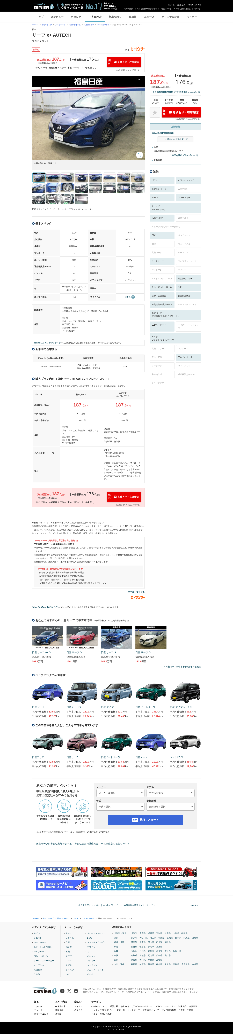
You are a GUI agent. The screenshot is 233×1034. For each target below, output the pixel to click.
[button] (88, 118)
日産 (68, 942)
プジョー (91, 960)
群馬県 (186, 938)
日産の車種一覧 (75, 25)
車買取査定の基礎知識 (86, 843)
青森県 (143, 933)
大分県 (168, 964)
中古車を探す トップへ (88, 905)
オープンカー (40, 965)
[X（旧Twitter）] (69, 991)
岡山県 (151, 955)
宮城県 (159, 933)
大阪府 (134, 951)
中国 (116, 955)
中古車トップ (47, 25)
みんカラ (78, 1010)
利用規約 (182, 1006)
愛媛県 (151, 960)
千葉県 (161, 938)
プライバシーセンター (165, 1006)
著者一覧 (121, 1010)
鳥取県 (134, 955)
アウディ (91, 947)
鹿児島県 (185, 964)
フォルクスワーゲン (96, 942)
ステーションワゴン (43, 947)
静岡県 (151, 946)
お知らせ (125, 1006)
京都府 (151, 951)
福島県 (184, 933)
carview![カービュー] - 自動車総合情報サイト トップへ (129, 905)
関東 (116, 938)
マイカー (192, 16)
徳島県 (134, 960)
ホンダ (69, 947)
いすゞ (69, 974)
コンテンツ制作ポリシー (102, 1010)
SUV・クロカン (41, 956)
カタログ (76, 16)
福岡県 (134, 964)
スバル (69, 960)
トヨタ (69, 933)
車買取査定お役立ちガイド (115, 843)
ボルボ (90, 974)
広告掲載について (151, 1010)
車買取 (133, 16)
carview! (35, 25)
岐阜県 (143, 946)
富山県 (151, 942)
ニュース (149, 16)
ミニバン (38, 938)
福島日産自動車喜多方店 (163, 133)
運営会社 (114, 1006)
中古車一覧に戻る (136, 592)
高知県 (159, 960)
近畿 (116, 951)
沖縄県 (195, 964)
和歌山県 (177, 951)
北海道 (134, 933)
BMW (89, 938)
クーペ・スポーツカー (44, 960)
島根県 (143, 955)
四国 (116, 960)
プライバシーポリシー (142, 1006)
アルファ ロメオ (95, 970)
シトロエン (92, 965)
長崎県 (151, 964)
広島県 (159, 955)
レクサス (70, 938)
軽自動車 (38, 970)
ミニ (89, 951)
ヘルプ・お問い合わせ (101, 1014)
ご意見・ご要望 (186, 1010)
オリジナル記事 (171, 16)
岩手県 (151, 933)
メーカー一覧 (60, 25)
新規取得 (181, 5)
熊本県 (159, 964)
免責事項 (193, 1006)
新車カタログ (48, 918)
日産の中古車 (89, 25)
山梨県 (195, 938)
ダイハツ (70, 970)
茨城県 (170, 938)
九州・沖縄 (119, 964)
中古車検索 (95, 16)
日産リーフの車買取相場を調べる (54, 843)
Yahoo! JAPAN (194, 5)
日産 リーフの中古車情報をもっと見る (183, 666)
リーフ (75, 918)
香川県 (143, 960)
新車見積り (115, 16)
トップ (39, 16)
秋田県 (168, 933)
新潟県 (134, 942)
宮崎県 (176, 964)
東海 (116, 946)
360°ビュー (57, 16)
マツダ (69, 956)
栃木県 (178, 938)
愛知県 (134, 946)
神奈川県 (144, 938)
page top (194, 905)
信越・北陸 (119, 942)
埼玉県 (153, 938)
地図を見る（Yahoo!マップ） (185, 155)
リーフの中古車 (103, 25)
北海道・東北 (120, 933)
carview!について (99, 1006)
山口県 (168, 955)
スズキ (69, 965)
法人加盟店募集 (169, 1010)
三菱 (68, 951)
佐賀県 (143, 964)
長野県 (143, 942)
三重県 (159, 946)
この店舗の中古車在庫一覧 (175, 139)
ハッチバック (40, 942)
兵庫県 (143, 951)
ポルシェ (91, 956)
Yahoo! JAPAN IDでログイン (47, 343)
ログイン (172, 5)
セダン (37, 933)
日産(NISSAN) (63, 918)
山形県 (176, 933)
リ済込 (127, 297)
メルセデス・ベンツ (96, 933)
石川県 (159, 942)
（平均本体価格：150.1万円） (178, 92)
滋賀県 (159, 951)
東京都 (134, 938)
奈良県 (168, 951)
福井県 (168, 942)
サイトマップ (134, 1010)
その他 (37, 974)
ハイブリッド (40, 951)
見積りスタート (149, 819)
